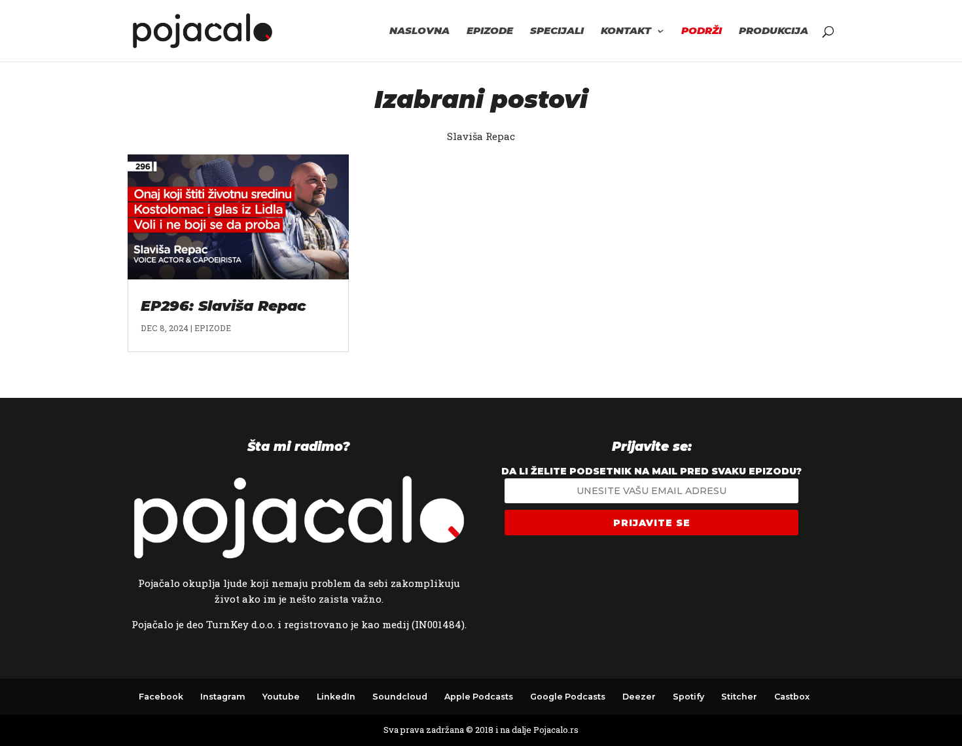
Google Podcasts (567, 697)
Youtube (281, 697)
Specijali (557, 31)
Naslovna (419, 31)
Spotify (688, 697)
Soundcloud (399, 697)
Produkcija (773, 31)
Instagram (222, 697)
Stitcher (739, 697)
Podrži (701, 31)
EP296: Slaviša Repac (223, 306)
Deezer (639, 697)
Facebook (161, 697)
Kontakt (626, 31)
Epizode (490, 31)
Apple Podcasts (478, 697)
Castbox (792, 697)
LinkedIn (336, 697)
